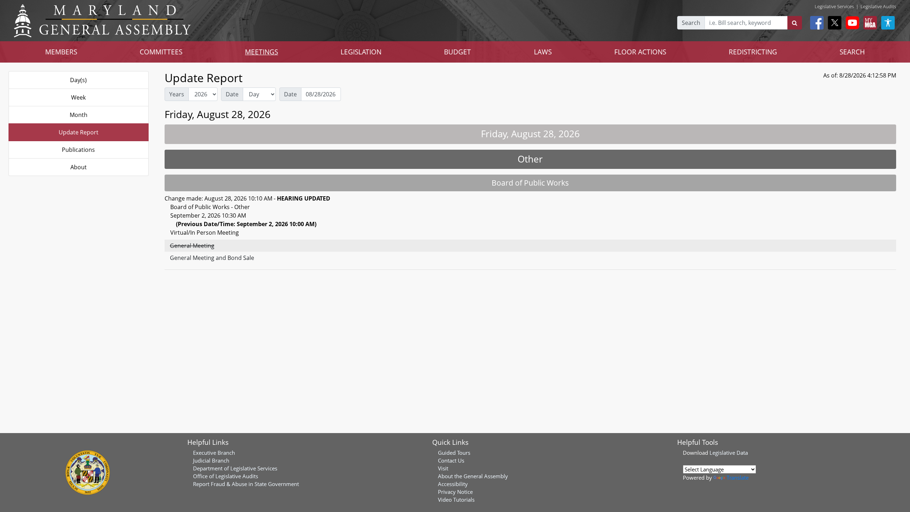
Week (78, 97)
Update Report (78, 132)
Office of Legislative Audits (225, 476)
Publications (78, 150)
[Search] (794, 23)
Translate (738, 477)
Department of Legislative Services (235, 468)
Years (176, 94)
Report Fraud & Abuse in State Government (246, 483)
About (78, 167)
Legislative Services (834, 6)
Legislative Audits (878, 6)
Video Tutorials (456, 499)
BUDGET (457, 51)
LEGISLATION (361, 51)
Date (232, 94)
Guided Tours (454, 452)
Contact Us (451, 460)
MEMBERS (61, 51)
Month (78, 115)
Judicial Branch (211, 460)
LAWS (543, 51)
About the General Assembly (473, 476)
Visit (443, 468)
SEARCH (852, 51)
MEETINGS (261, 51)
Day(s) (78, 80)
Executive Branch (214, 452)
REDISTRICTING (753, 51)
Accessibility (453, 483)
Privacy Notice (455, 491)
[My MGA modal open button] (869, 23)
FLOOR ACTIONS (640, 51)
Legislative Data (729, 452)
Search (691, 23)
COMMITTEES (161, 51)
